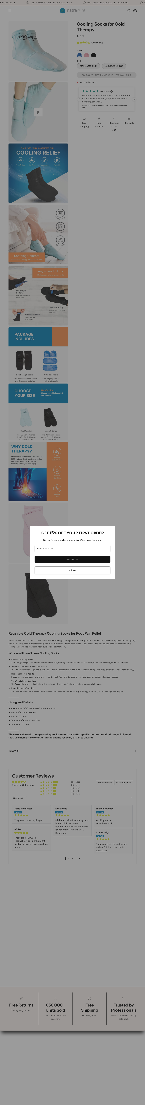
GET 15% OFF (72, 559)
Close (72, 570)
